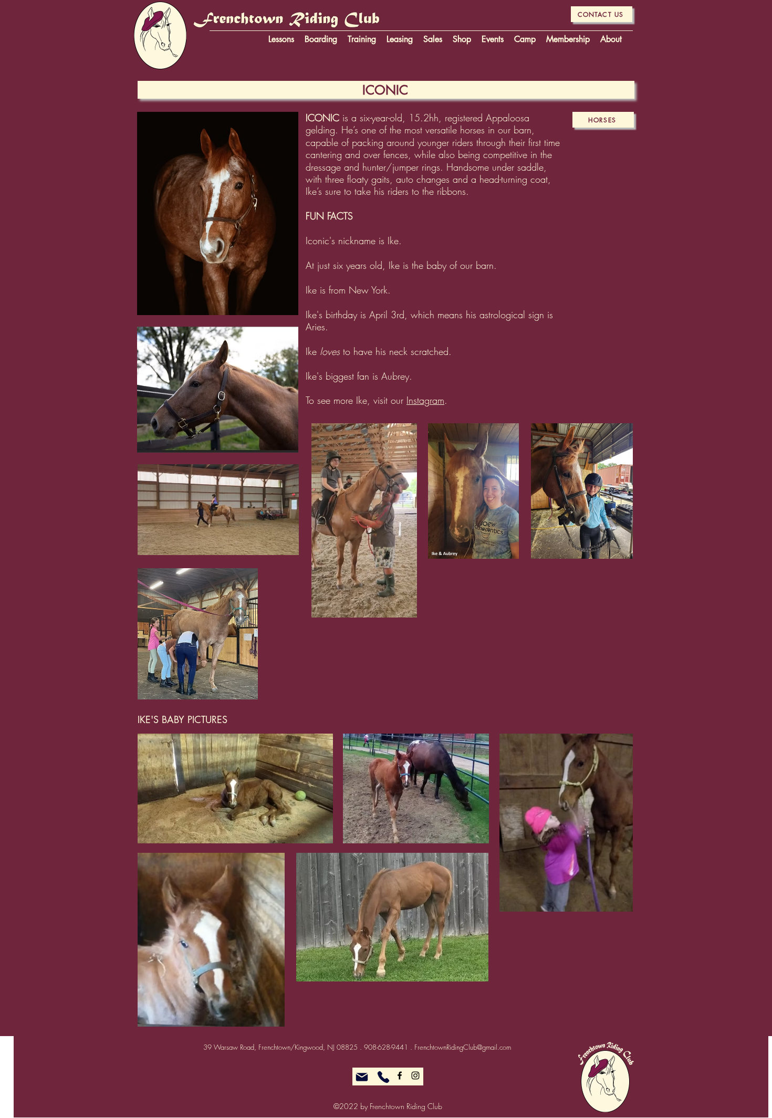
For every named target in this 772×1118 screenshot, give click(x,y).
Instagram (425, 400)
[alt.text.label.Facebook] (399, 1075)
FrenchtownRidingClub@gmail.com (462, 1047)
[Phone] (383, 1077)
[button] (285, 543)
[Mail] (362, 1077)
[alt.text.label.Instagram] (415, 1075)
